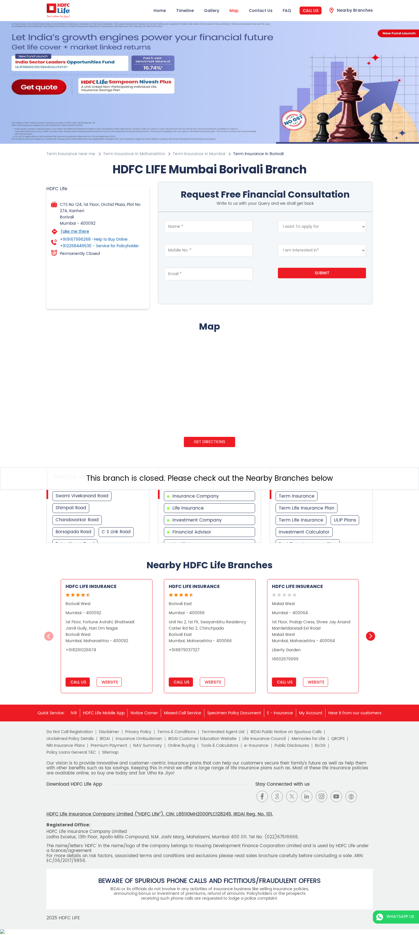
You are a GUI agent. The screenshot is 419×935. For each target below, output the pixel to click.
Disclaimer (109, 732)
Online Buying (181, 746)
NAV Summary (147, 746)
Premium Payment (109, 746)
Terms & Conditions (176, 732)
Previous (49, 636)
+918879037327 (184, 650)
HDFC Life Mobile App (104, 713)
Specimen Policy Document (234, 713)
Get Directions (209, 442)
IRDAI (105, 739)
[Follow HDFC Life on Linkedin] (307, 796)
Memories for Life (308, 739)
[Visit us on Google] (277, 796)
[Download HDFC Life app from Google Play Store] (51, 801)
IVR (74, 713)
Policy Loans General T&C (71, 753)
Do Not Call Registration (69, 732)
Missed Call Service (182, 713)
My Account (310, 713)
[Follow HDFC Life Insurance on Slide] (366, 796)
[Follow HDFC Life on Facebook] (262, 796)
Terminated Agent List (223, 732)
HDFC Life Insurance (91, 586)
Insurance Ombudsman (139, 739)
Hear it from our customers (354, 713)
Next (370, 636)
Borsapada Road (73, 532)
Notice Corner (144, 713)
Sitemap (110, 753)
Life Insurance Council (264, 739)
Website (109, 682)
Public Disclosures (291, 746)
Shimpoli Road (71, 508)
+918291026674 (81, 650)
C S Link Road (116, 532)
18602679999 (285, 659)
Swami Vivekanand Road (82, 496)
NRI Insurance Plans (65, 746)
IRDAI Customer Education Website (202, 739)
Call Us (310, 10)
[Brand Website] (351, 796)
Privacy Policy (138, 732)
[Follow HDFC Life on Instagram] (321, 796)
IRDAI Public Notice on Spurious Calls (286, 732)
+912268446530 (99, 246)
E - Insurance (280, 713)
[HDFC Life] (58, 10)
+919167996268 (93, 239)
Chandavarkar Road (77, 520)
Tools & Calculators (219, 746)
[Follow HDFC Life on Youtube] (336, 796)
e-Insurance (256, 746)
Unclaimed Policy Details (70, 739)
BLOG (320, 746)
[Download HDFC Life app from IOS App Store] (62, 801)
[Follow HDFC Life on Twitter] (292, 796)
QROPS (338, 739)
